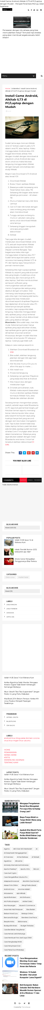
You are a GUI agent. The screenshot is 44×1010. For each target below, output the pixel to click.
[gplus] (38, 10)
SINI (12, 352)
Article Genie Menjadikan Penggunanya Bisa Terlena (26, 560)
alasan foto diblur (11, 885)
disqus (30, 480)
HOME (7, 750)
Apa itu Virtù (25, 869)
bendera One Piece (29, 917)
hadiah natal (23, 577)
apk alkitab (21, 893)
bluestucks (11, 721)
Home (7, 88)
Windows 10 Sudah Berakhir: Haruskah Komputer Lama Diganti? (31, 975)
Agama (7, 849)
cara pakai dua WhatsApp (14, 950)
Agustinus (7, 861)
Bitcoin (36, 869)
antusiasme (8, 893)
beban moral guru (11, 913)
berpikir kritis (9, 921)
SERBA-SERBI (10, 755)
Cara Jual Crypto (10, 873)
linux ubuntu (25, 740)
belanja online (27, 913)
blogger (23, 480)
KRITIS (7, 757)
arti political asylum (11, 901)
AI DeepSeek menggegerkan (15, 853)
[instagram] (41, 10)
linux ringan (11, 604)
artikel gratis (12, 717)
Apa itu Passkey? (10, 869)
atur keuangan (9, 905)
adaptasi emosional (11, 881)
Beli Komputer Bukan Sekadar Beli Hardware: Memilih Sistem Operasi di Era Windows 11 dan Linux (30, 990)
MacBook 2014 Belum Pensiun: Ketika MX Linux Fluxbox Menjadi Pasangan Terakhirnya (21, 701)
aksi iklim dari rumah (31, 881)
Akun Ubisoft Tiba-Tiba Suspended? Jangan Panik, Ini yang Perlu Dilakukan (21, 693)
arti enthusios (25, 897)
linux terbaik (11, 609)
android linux (9, 738)
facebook (37, 480)
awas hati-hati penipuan (13, 909)
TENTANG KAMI (11, 762)
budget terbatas (27, 926)
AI (36, 849)
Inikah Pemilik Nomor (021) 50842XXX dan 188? (26, 550)
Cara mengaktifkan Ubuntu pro (15, 877)
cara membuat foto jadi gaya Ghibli (18, 938)
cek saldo (10, 725)
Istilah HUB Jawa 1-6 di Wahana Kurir (24, 541)
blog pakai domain (24, 738)
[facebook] (31, 10)
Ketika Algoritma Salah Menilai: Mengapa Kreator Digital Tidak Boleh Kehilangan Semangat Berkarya (21, 684)
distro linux (10, 577)
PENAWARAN (10, 752)
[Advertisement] (22, 48)
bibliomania (22, 921)
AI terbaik (35, 857)
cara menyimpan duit (12, 946)
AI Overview (8, 857)
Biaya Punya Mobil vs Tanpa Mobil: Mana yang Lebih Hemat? (30, 820)
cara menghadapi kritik (13, 942)
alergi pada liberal (29, 885)
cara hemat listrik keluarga (14, 934)
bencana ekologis (11, 917)
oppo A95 (10, 617)
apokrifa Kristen (10, 897)
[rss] (28, 10)
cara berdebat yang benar (14, 930)
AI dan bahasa (22, 857)
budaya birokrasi (10, 926)
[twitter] (34, 10)
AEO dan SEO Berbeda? (22, 849)
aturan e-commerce (27, 905)
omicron (10, 613)
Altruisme (18, 861)
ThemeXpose (26, 1007)
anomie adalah (24, 889)
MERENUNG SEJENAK (14, 760)
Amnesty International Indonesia (16, 865)
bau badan (31, 909)
